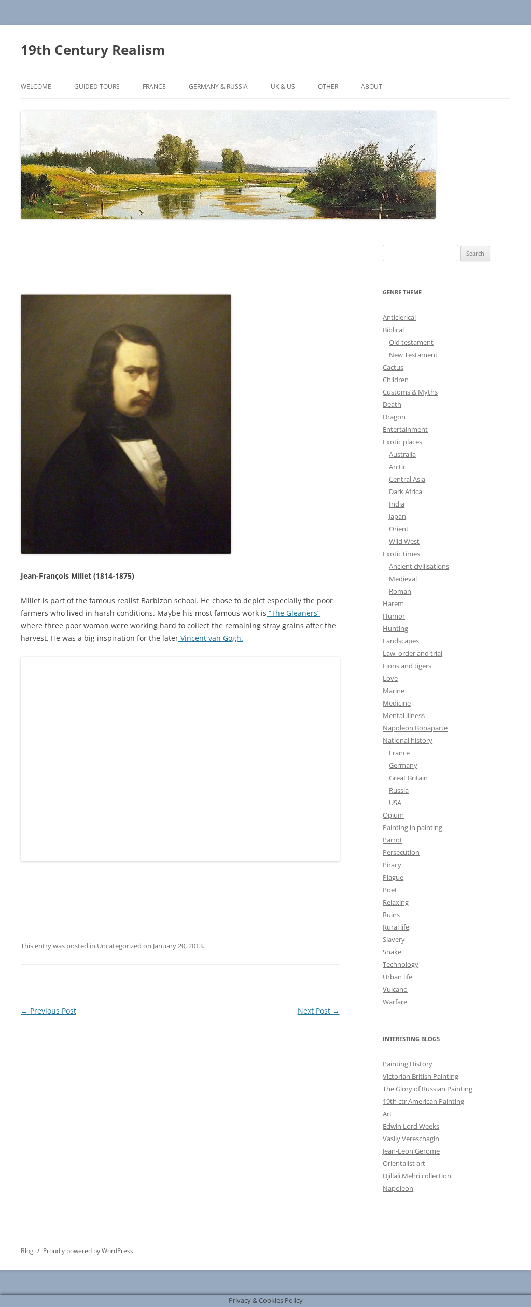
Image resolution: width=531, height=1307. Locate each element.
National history (407, 740)
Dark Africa (405, 491)
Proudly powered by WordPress (88, 1250)
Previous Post (48, 1011)
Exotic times (401, 553)
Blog (27, 1250)
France (154, 86)
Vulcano (395, 989)
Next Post (319, 1011)
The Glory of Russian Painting (427, 1088)
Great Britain (408, 777)
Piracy (392, 864)
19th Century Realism (93, 49)
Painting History (407, 1064)
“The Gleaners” (293, 613)
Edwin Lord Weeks (411, 1126)
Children (396, 379)
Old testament (411, 342)
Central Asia (407, 479)
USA (395, 802)
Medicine (397, 703)
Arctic (397, 466)
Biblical (393, 329)
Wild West (404, 541)
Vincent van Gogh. (210, 638)
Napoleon (398, 1188)
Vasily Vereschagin (411, 1138)
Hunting (395, 628)
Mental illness (404, 715)
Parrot (392, 840)
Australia (402, 454)
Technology (400, 964)
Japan (397, 516)
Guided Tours (97, 86)
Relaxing (396, 902)
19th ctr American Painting (423, 1101)
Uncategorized (119, 945)
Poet (390, 889)
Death (392, 404)
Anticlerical (399, 317)
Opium (393, 815)
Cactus (393, 367)
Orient (399, 528)
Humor (394, 616)
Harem (393, 603)
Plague (393, 877)
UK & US (283, 86)
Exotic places (402, 441)
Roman (400, 591)
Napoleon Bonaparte (415, 728)
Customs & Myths (410, 392)
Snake (392, 952)
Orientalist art (404, 1163)
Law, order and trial (412, 653)
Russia (399, 790)
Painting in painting (412, 827)
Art (387, 1113)
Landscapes (401, 640)
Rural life (396, 927)
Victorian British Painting (420, 1076)
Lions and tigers (407, 665)
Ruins (391, 914)
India (396, 504)
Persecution (401, 852)
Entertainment (405, 429)
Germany (403, 765)
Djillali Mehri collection (417, 1175)
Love (390, 678)
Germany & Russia (218, 86)
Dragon (394, 416)
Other (328, 86)
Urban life (397, 976)
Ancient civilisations (419, 566)
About (371, 86)
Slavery (394, 939)
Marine (393, 690)
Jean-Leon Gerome (411, 1151)
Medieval (403, 578)
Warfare (395, 1001)
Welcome (36, 86)
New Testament (413, 354)
